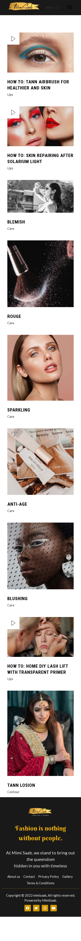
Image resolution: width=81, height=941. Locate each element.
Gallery (67, 876)
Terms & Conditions (40, 883)
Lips (10, 94)
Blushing (17, 598)
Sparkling (18, 410)
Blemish (16, 222)
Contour (13, 792)
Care (10, 228)
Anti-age (17, 504)
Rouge (14, 316)
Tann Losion (21, 785)
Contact (29, 876)
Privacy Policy (48, 876)
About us (13, 876)
